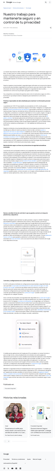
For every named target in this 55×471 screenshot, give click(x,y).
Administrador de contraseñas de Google (27, 169)
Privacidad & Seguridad (10, 388)
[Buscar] (46, 2)
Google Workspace (17, 162)
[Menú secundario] (50, 2)
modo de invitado (15, 238)
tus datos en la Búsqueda (25, 301)
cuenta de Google (29, 292)
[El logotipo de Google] (6, 454)
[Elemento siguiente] (8, 441)
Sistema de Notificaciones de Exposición (18, 109)
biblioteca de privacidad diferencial (12, 133)
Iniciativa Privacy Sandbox (30, 161)
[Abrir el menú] (4, 2)
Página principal (7, 8)
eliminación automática (9, 223)
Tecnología (28, 8)
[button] (50, 27)
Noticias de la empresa (18, 8)
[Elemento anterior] (5, 441)
